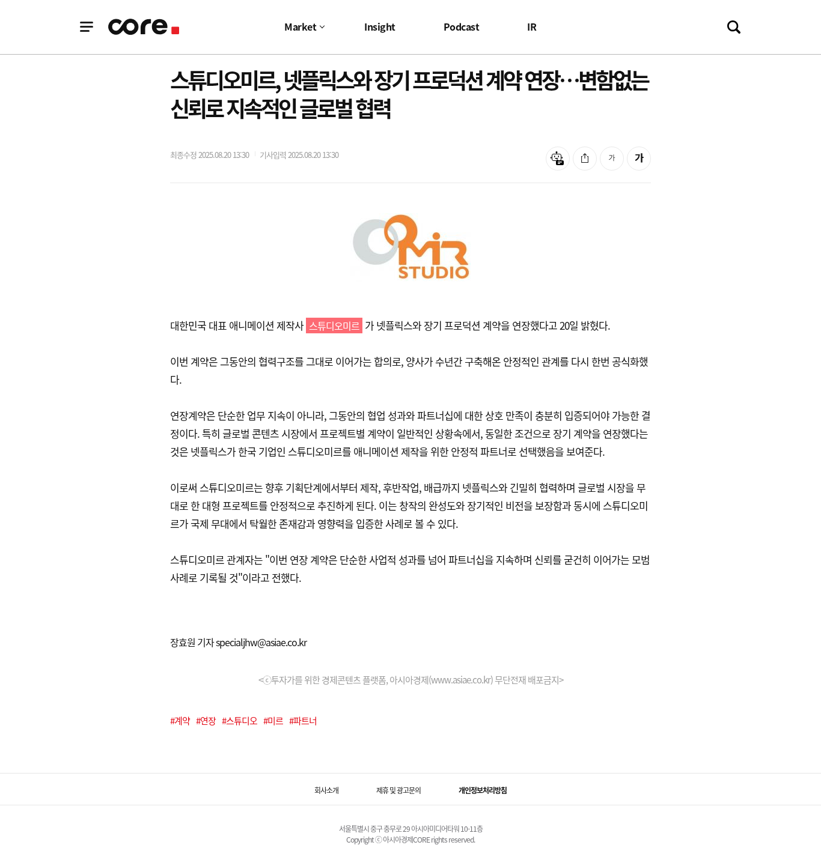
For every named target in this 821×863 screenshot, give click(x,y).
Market (300, 26)
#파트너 (303, 720)
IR (531, 26)
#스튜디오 (239, 720)
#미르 (273, 720)
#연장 (206, 720)
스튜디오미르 (334, 325)
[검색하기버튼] (733, 27)
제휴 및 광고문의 (398, 790)
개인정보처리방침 (483, 790)
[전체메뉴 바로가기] (86, 27)
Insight (379, 26)
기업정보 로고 (144, 27)
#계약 (180, 720)
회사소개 (326, 790)
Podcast (462, 26)
